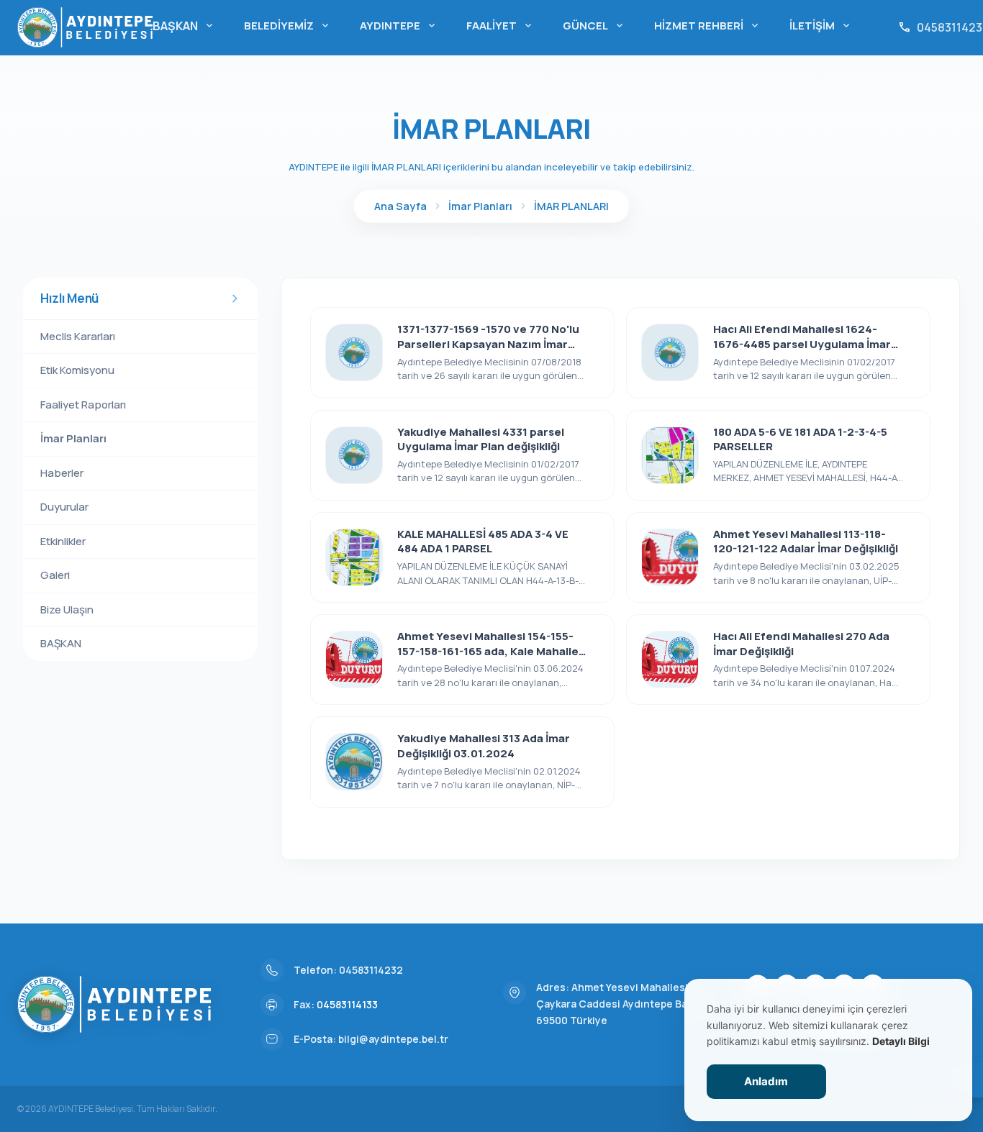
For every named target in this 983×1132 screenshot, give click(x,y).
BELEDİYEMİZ (287, 25)
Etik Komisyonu (77, 370)
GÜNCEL (594, 25)
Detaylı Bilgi (901, 1041)
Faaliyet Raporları (83, 404)
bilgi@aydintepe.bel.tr (393, 1039)
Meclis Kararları (77, 336)
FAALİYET (500, 25)
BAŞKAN (184, 26)
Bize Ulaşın (67, 609)
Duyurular (64, 506)
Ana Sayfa (400, 206)
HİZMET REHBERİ (707, 25)
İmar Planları (480, 206)
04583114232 (371, 970)
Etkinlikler (63, 541)
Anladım (766, 1081)
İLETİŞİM (820, 25)
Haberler (61, 472)
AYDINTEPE (399, 25)
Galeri (55, 575)
